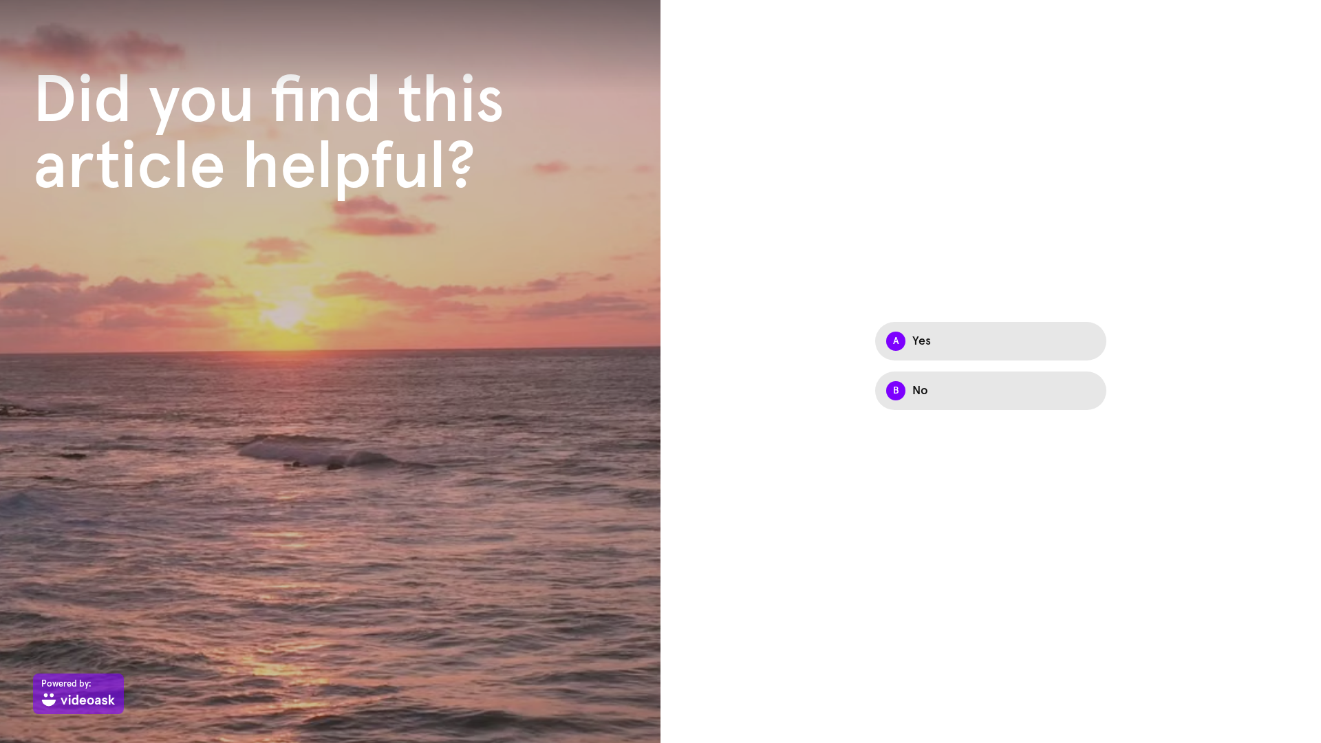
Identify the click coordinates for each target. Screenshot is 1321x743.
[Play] (330, 371)
